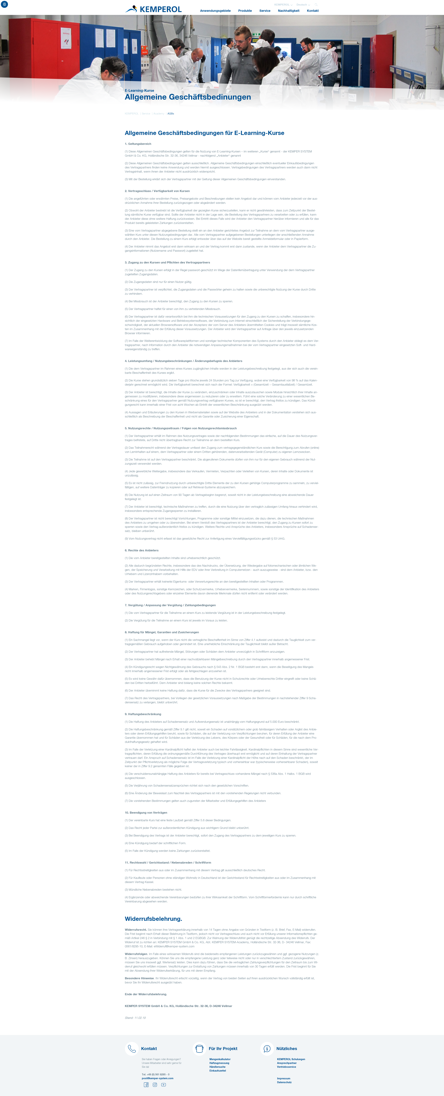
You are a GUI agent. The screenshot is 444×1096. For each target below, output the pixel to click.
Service (264, 10)
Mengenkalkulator (220, 1059)
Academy (158, 113)
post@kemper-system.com (157, 1078)
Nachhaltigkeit (288, 10)
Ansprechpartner (287, 1063)
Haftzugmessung (219, 1063)
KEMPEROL (281, 4)
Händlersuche (217, 1067)
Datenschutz (284, 1082)
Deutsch (302, 4)
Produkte (245, 10)
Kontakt (313, 10)
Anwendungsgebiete (215, 10)
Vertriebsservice (286, 1067)
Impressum (283, 1078)
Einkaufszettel (218, 1071)
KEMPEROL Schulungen (291, 1059)
